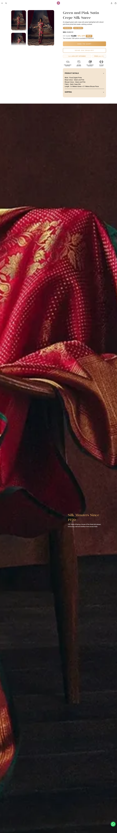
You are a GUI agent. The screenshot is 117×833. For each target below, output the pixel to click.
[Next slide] (52, 28)
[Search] (6, 3)
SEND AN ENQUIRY (84, 50)
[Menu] (2, 3)
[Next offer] (104, 56)
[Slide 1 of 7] (18, 20)
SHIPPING (68, 92)
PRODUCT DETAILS (72, 73)
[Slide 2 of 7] (18, 42)
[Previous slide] (30, 28)
